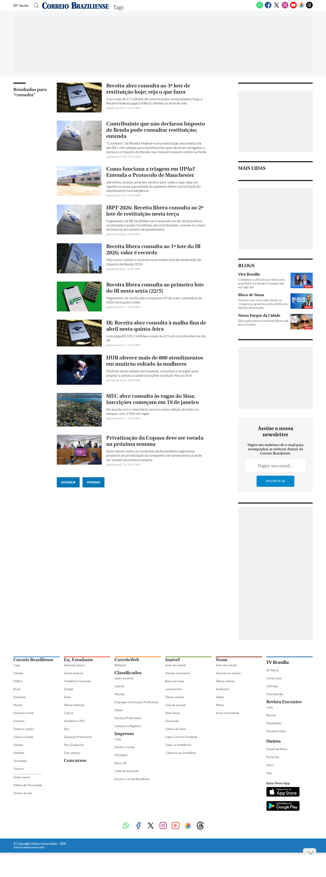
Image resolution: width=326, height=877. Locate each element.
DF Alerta (272, 670)
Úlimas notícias (174, 697)
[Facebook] (268, 7)
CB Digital (120, 755)
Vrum (221, 659)
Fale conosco (72, 753)
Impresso (124, 733)
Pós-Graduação (74, 745)
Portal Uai (272, 757)
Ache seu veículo (226, 665)
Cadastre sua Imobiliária (180, 753)
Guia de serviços (175, 705)
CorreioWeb (126, 659)
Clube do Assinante (126, 771)
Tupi (269, 773)
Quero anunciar (124, 678)
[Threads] (309, 7)
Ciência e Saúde (23, 737)
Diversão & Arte (23, 713)
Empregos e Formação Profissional (136, 702)
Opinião (18, 745)
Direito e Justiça (23, 729)
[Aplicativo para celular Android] (283, 806)
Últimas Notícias (74, 705)
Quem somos (21, 777)
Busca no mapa (174, 681)
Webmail (120, 665)
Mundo (17, 705)
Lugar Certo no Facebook (181, 737)
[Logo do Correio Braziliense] (75, 5)
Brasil (16, 689)
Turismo (18, 769)
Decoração (172, 721)
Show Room (172, 713)
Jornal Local (273, 678)
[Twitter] (276, 7)
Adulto (118, 710)
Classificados (127, 672)
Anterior (68, 482)
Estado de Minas (276, 749)
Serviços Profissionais (128, 718)
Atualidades (273, 723)
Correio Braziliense (33, 659)
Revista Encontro (284, 701)
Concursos (75, 760)
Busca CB (120, 763)
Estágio (68, 689)
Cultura (68, 713)
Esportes (19, 721)
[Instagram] (285, 7)
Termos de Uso (22, 793)
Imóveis (119, 686)
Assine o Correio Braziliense (132, 779)
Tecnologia (20, 761)
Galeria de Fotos (175, 729)
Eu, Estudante (78, 659)
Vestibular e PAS (74, 721)
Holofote (18, 753)
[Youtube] (293, 7)
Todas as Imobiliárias (178, 745)
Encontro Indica (276, 731)
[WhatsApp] (259, 7)
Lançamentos (173, 689)
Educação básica (74, 665)
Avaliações (222, 689)
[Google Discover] (301, 5)
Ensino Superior (74, 673)
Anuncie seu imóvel (177, 673)
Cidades (18, 673)
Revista (271, 715)
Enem (67, 697)
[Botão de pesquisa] (34, 5)
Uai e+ (270, 765)
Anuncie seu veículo (228, 673)
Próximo (93, 482)
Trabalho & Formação (77, 681)
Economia (19, 697)
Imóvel (172, 659)
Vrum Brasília (274, 694)
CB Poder (272, 686)
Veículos (119, 694)
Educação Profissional (77, 737)
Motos (220, 705)
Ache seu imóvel (175, 665)
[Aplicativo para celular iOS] (283, 792)
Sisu (66, 729)
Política (18, 681)
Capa (16, 665)
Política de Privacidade (27, 785)
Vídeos (220, 697)
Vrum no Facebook (227, 713)
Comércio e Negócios (127, 726)
